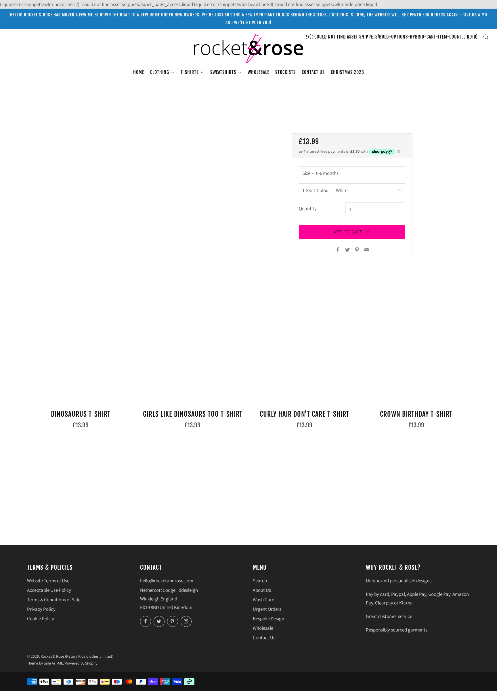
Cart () (347, 37)
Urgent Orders (267, 609)
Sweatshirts (223, 72)
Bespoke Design (268, 618)
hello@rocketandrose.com (166, 580)
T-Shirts (190, 72)
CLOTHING (159, 72)
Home (138, 72)
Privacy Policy (41, 609)
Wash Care (263, 599)
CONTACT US (313, 72)
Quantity (308, 208)
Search (260, 580)
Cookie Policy (40, 618)
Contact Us (264, 637)
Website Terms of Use (48, 580)
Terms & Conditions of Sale (53, 599)
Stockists (285, 72)
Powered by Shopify (81, 663)
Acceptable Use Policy (49, 590)
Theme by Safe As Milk (45, 663)
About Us (262, 590)
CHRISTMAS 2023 (347, 72)
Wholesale (258, 72)
